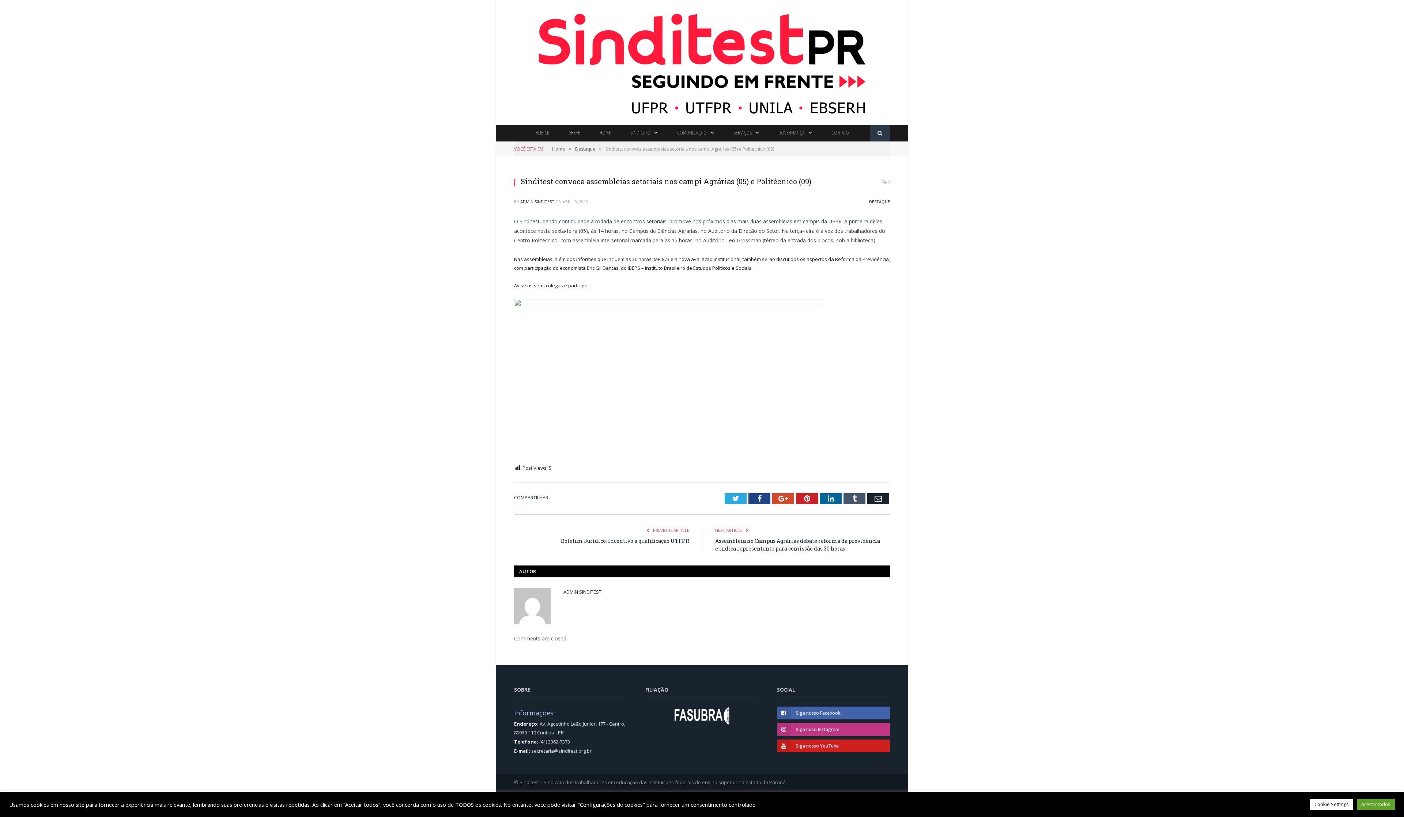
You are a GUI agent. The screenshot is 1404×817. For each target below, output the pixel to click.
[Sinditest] (702, 61)
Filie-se (542, 133)
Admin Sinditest (537, 201)
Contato (840, 133)
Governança (791, 133)
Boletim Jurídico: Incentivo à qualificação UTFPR (625, 540)
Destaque (879, 201)
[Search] (880, 133)
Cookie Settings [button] (1331, 804)
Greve (574, 133)
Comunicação (692, 133)
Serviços (742, 133)
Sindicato (640, 133)
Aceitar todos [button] (1375, 804)
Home (605, 133)
